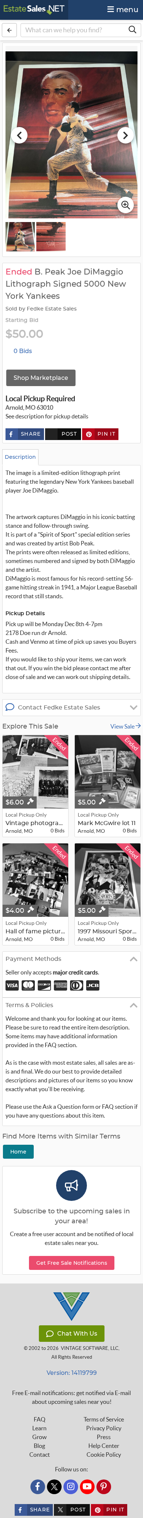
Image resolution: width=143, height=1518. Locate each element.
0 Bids (23, 351)
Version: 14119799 (72, 1372)
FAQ (39, 1419)
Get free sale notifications (71, 1263)
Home (18, 1151)
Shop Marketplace (41, 377)
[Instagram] (70, 1486)
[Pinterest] (103, 1486)
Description (20, 457)
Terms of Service (104, 1419)
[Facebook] (37, 1486)
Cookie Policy (104, 1454)
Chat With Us (77, 1333)
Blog (39, 1445)
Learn (39, 1428)
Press (104, 1437)
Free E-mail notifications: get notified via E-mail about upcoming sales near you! (71, 1397)
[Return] (9, 30)
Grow (39, 1437)
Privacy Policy (103, 1428)
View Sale (123, 726)
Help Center (103, 1445)
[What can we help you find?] (132, 30)
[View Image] (20, 236)
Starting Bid (22, 320)
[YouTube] (87, 1486)
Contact (39, 1454)
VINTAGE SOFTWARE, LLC (89, 1348)
